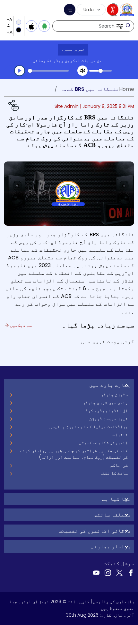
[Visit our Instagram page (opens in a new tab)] (108, 572)
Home (126, 89)
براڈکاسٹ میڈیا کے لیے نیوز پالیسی (88, 426)
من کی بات (92, 60)
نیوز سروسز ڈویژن (108, 418)
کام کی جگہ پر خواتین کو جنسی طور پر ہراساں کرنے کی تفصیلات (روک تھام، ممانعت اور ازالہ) (74, 453)
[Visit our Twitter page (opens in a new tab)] (119, 572)
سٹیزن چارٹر (114, 394)
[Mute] (82, 70)
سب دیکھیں (20, 325)
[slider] (48, 71)
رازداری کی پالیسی (113, 601)
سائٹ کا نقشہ (113, 473)
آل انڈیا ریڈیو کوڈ (106, 410)
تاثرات (120, 434)
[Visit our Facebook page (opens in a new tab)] (131, 572)
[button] (119, 26)
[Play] (19, 70)
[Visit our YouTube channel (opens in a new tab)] (96, 572)
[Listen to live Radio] (112, 9)
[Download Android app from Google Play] (44, 26)
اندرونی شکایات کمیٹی (103, 442)
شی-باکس (119, 465)
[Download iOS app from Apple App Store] (31, 26)
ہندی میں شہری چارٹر (105, 402)
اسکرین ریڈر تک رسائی (56, 60)
